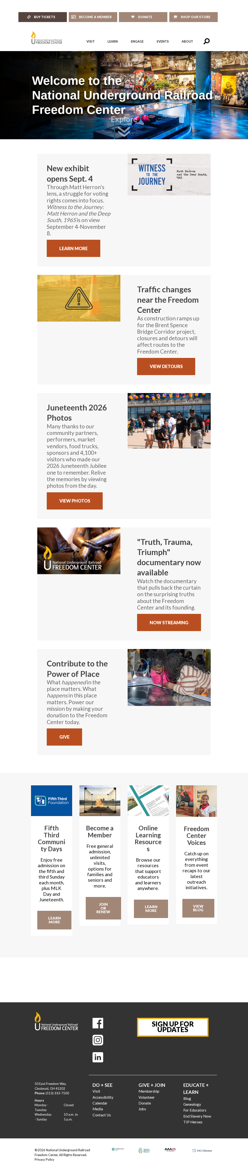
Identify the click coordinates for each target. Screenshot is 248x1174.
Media (98, 1109)
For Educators (194, 1110)
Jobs (142, 1109)
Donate (145, 1103)
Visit (96, 1091)
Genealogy (192, 1104)
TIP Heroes (192, 1122)
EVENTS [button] (163, 41)
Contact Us (102, 1115)
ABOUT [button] (187, 41)
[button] (206, 41)
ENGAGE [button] (137, 41)
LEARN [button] (113, 41)
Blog (187, 1098)
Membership (149, 1091)
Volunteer (147, 1097)
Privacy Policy (44, 1159)
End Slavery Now (197, 1116)
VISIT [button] (90, 41)
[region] (124, 95)
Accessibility (103, 1097)
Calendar (100, 1103)
